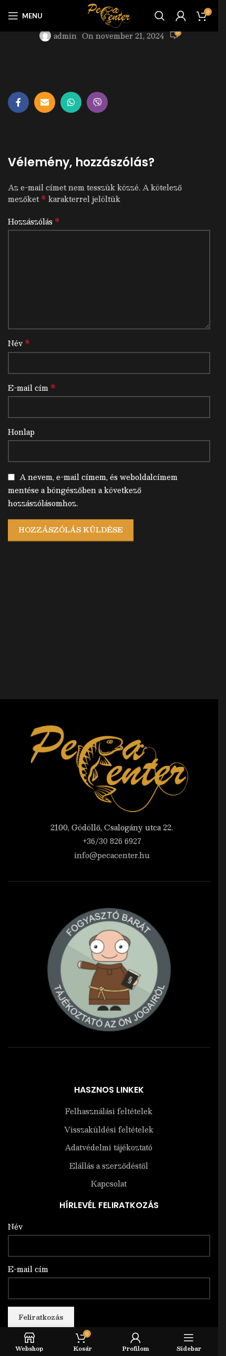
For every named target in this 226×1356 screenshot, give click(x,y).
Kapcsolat (109, 1184)
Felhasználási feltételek (108, 1111)
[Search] (159, 15)
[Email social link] (44, 102)
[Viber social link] (97, 102)
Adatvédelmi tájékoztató (108, 1148)
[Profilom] (180, 15)
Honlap (21, 431)
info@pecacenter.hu (112, 855)
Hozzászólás (34, 221)
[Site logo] (109, 14)
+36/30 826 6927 (112, 841)
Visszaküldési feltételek (108, 1130)
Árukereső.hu (109, 1069)
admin (65, 35)
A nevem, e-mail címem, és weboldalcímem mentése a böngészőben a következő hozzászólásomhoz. (93, 490)
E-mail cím (32, 387)
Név (19, 343)
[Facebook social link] (18, 102)
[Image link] (109, 767)
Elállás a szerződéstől (108, 1166)
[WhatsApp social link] (70, 102)
